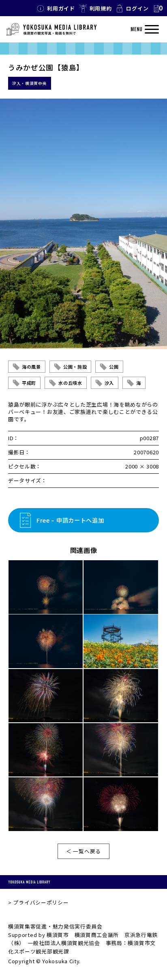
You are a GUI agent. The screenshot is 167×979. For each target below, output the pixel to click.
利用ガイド (61, 8)
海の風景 (31, 366)
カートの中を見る (157, 8)
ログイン (137, 8)
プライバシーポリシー (41, 902)
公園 (113, 366)
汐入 (109, 383)
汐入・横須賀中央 (29, 83)
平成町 (29, 383)
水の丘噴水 (70, 383)
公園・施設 (75, 366)
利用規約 (101, 8)
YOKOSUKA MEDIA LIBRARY (29, 882)
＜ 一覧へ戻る (83, 851)
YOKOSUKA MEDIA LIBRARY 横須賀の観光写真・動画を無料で (51, 29)
